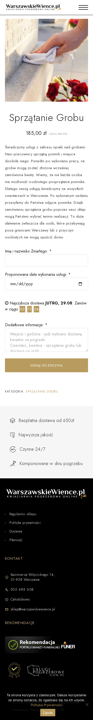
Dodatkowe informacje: (26, 325)
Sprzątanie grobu (42, 391)
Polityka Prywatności (46, 705)
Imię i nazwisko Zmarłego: (28, 251)
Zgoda (48, 713)
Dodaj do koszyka (46, 365)
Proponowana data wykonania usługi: (38, 274)
